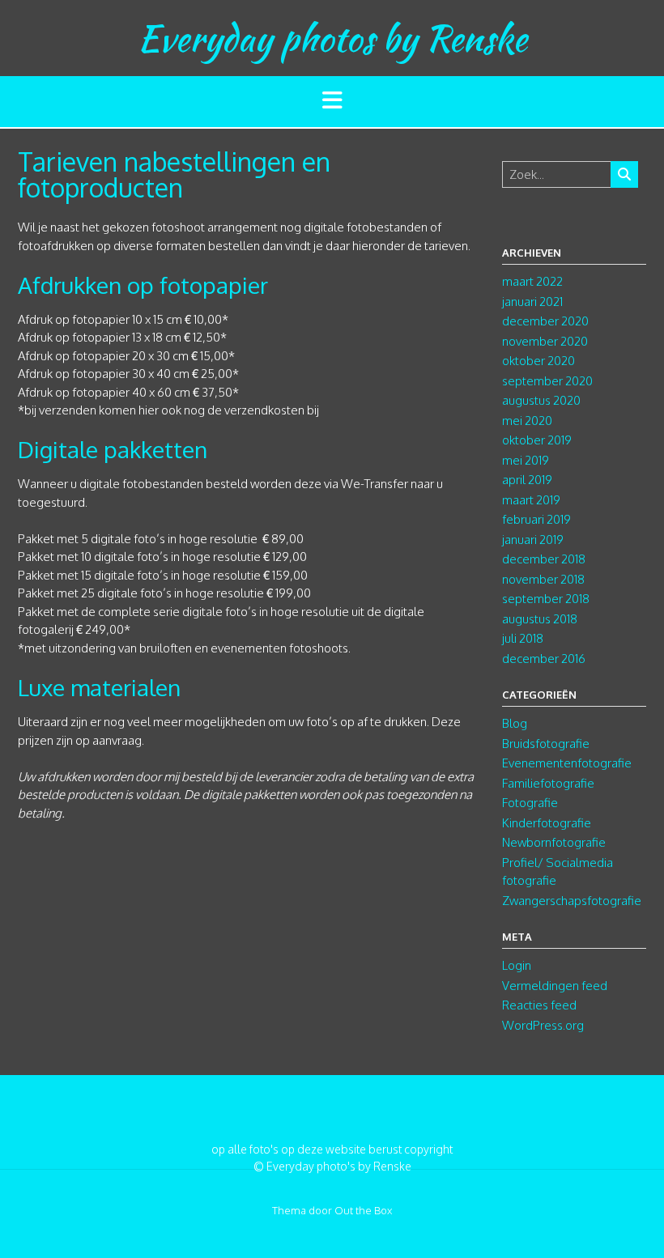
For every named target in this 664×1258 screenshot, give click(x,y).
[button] (332, 101)
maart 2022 (532, 281)
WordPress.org (543, 1025)
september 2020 (547, 381)
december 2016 (543, 658)
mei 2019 (525, 460)
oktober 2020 (538, 360)
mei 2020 (527, 420)
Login (516, 965)
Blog (514, 723)
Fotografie (530, 802)
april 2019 (527, 479)
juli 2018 (522, 638)
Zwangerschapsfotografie (571, 900)
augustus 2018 (539, 619)
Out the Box (363, 1210)
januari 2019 (533, 539)
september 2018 (546, 598)
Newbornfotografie (554, 842)
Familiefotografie (548, 783)
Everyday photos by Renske (332, 38)
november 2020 (545, 341)
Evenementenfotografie (567, 763)
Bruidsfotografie (546, 743)
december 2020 (545, 321)
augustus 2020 (541, 400)
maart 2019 (531, 500)
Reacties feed (539, 1005)
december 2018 (543, 559)
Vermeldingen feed (554, 985)
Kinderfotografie (546, 823)
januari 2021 (532, 301)
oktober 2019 (537, 440)
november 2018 (543, 579)
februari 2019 (536, 519)
